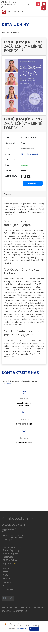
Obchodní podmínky (12, 547)
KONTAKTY (6, 383)
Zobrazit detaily (22, 629)
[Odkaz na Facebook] (28, 4)
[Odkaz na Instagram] (2, 7)
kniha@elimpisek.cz (10, 2)
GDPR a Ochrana (11, 560)
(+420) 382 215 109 (24, 424)
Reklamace (8, 557)
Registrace (8, 563)
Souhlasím (34, 629)
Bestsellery (8, 582)
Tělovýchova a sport (29, 154)
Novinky (6, 578)
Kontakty (7, 585)
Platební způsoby (11, 550)
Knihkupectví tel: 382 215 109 (13, 4)
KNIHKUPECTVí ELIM (14, 12)
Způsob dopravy (10, 553)
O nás (5, 575)
